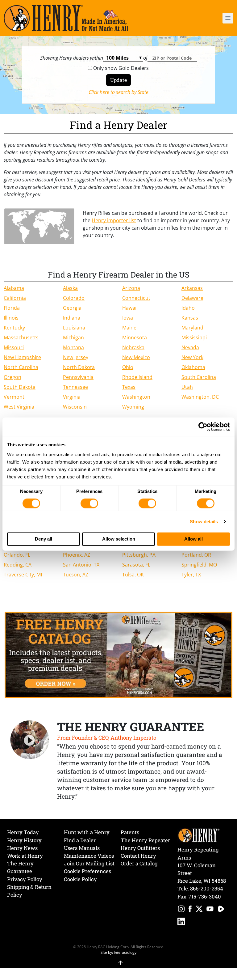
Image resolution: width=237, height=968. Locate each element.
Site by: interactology (118, 952)
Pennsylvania (78, 377)
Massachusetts (21, 337)
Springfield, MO (199, 564)
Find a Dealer (80, 840)
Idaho (188, 307)
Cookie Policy (80, 879)
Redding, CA (17, 564)
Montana (73, 347)
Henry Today (23, 832)
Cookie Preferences (87, 871)
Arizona (131, 288)
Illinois (11, 317)
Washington (136, 396)
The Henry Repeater (145, 840)
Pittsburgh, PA (139, 554)
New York (192, 357)
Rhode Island (137, 377)
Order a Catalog (139, 863)
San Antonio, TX (81, 564)
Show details (204, 521)
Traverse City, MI (23, 574)
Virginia (72, 396)
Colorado (74, 298)
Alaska (70, 288)
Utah (187, 387)
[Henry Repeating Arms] (66, 18)
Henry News (22, 847)
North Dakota (79, 367)
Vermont (14, 396)
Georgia (72, 307)
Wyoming (133, 406)
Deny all (43, 538)
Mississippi (194, 337)
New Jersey (75, 357)
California (15, 298)
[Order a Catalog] (118, 654)
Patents (130, 832)
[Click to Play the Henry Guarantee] (29, 740)
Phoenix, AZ (76, 554)
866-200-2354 (206, 888)
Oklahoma (193, 367)
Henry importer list (114, 220)
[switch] (89, 503)
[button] (209, 18)
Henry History (24, 840)
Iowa (127, 317)
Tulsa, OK (133, 574)
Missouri (14, 347)
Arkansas (192, 288)
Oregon (12, 377)
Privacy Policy (24, 879)
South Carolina (198, 377)
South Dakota (19, 387)
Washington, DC (200, 396)
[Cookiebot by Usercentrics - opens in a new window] (203, 426)
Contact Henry (138, 855)
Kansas (189, 317)
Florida (12, 307)
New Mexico (136, 357)
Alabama (14, 288)
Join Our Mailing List (89, 863)
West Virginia (19, 406)
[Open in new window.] (181, 910)
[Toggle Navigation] (227, 18)
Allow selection (118, 538)
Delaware (192, 298)
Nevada (190, 347)
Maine (129, 327)
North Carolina (21, 367)
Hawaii (130, 307)
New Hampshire (22, 357)
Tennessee (75, 387)
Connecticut (136, 298)
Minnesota (134, 337)
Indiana (71, 317)
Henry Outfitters (140, 847)
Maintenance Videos (89, 855)
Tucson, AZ (75, 574)
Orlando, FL (17, 554)
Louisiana (74, 327)
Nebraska (133, 347)
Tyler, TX (191, 574)
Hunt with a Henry (87, 832)
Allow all (193, 538)
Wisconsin (75, 406)
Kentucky (14, 327)
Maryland (192, 327)
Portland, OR (196, 554)
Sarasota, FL (136, 564)
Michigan (73, 337)
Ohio (127, 367)
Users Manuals (82, 847)
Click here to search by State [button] (118, 92)
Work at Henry (25, 855)
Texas (128, 387)
